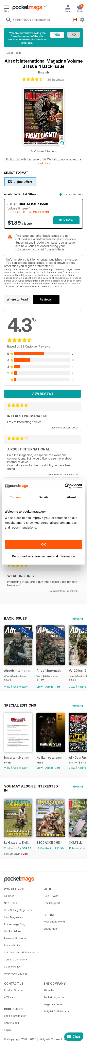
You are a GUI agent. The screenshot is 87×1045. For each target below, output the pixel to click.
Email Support (52, 903)
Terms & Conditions (16, 959)
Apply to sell (11, 1022)
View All (77, 618)
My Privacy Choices (16, 973)
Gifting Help (51, 928)
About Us (49, 990)
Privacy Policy (12, 945)
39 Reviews (55, 79)
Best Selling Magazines (18, 910)
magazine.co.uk (53, 1004)
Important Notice (16, 757)
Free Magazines (13, 917)
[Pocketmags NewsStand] (26, 8)
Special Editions (20, 705)
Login (7, 1029)
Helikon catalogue (49, 757)
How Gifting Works (55, 921)
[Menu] (6, 7)
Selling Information (15, 1015)
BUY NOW (66, 220)
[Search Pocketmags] (8, 20)
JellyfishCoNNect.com (57, 1011)
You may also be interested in (31, 786)
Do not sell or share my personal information (43, 556)
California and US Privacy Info (21, 952)
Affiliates (9, 997)
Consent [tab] (16, 497)
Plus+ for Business (15, 938)
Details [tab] (44, 497)
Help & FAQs (51, 895)
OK (43, 544)
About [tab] (71, 497)
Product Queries (13, 990)
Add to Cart (20, 686)
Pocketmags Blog (14, 924)
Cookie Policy (12, 966)
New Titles (10, 903)
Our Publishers (12, 931)
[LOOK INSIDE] (43, 144)
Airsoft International (17, 670)
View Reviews (42, 393)
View (7, 686)
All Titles (9, 895)
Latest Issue (14, 52)
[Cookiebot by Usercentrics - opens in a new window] (64, 486)
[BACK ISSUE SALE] (18, 664)
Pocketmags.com (54, 997)
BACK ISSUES (15, 618)
